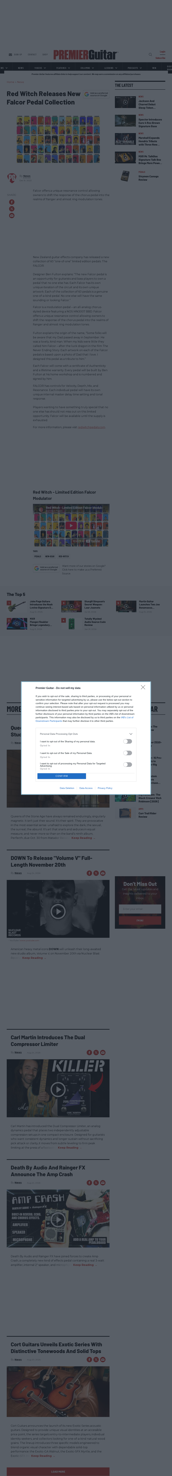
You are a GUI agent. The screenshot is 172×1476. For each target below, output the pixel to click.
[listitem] (86, 734)
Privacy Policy (105, 788)
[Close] (144, 688)
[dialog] (86, 738)
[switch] (127, 741)
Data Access (86, 788)
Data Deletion (67, 788)
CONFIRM (62, 776)
